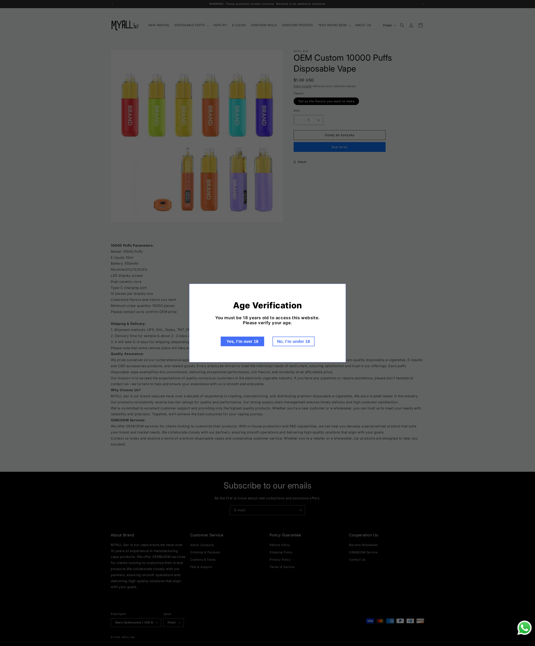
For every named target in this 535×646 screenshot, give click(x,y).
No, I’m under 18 (293, 341)
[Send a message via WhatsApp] (524, 627)
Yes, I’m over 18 (242, 341)
